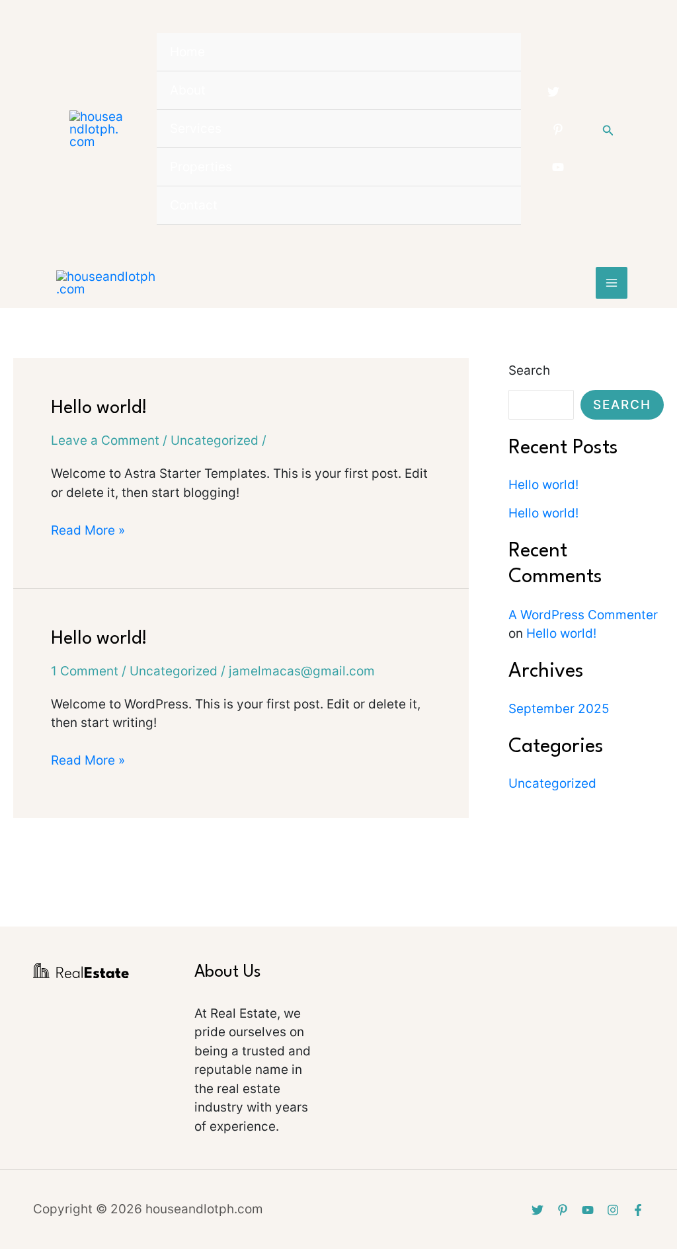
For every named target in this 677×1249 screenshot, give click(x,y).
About (188, 90)
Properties (201, 166)
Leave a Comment (105, 440)
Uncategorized (215, 440)
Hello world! (99, 408)
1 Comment (84, 671)
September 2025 (559, 708)
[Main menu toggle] (612, 283)
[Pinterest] (558, 129)
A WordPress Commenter (583, 615)
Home (187, 51)
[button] (608, 129)
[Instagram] (613, 1210)
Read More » (88, 529)
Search (529, 370)
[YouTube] (558, 167)
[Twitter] (553, 92)
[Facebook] (638, 1210)
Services (195, 128)
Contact (194, 205)
